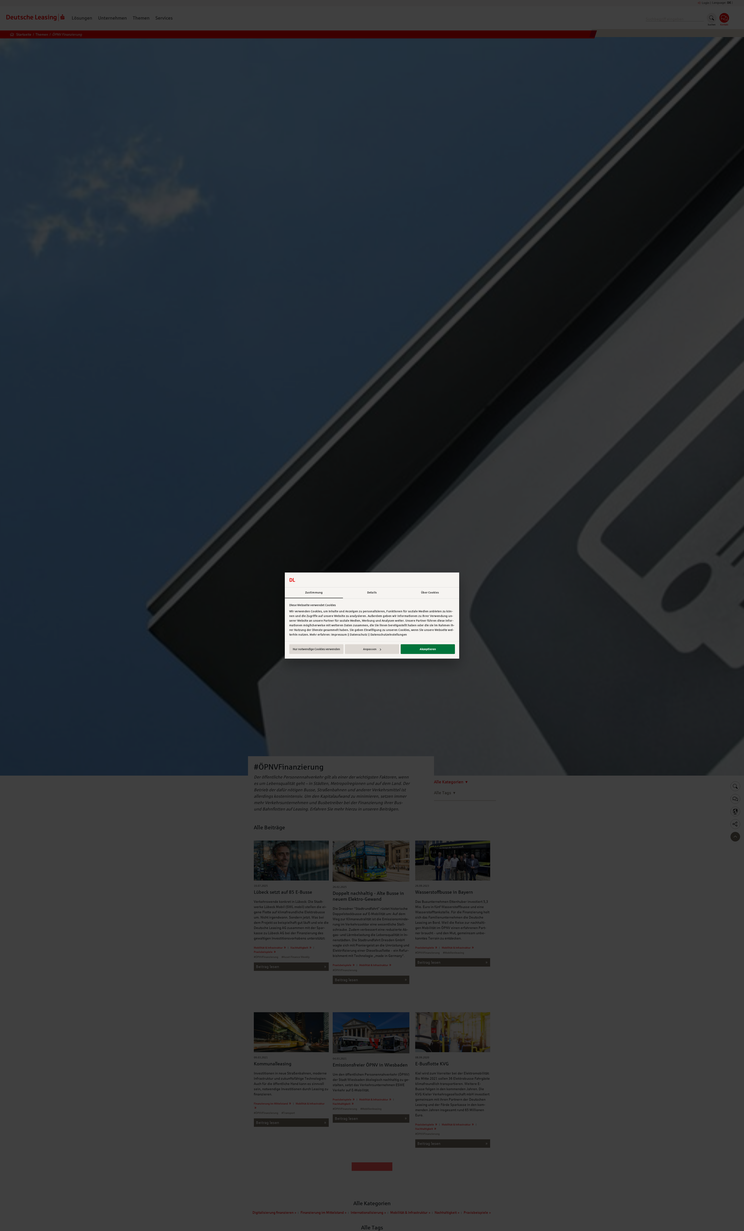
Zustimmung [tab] (314, 592)
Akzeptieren (428, 649)
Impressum (339, 634)
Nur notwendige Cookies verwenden (316, 649)
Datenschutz (358, 634)
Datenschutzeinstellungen (388, 634)
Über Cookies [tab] (430, 592)
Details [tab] (372, 592)
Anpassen (369, 649)
